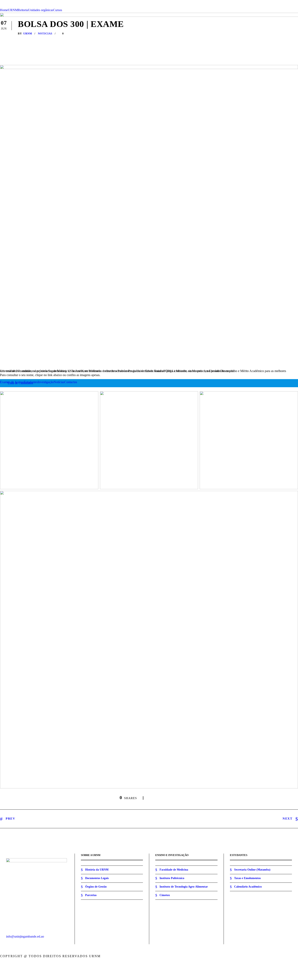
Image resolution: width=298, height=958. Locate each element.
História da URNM (96, 869)
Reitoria (23, 10)
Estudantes (31, 382)
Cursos (57, 10)
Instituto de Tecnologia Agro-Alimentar (184, 886)
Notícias (59, 382)
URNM (13, 10)
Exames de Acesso (12, 382)
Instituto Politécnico (172, 878)
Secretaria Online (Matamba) (252, 869)
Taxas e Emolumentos (247, 878)
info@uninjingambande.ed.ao (25, 936)
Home (4, 10)
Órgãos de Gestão (96, 886)
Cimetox (165, 895)
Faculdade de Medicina (174, 869)
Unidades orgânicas (40, 10)
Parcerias (90, 895)
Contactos (70, 382)
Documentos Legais (97, 878)
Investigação (46, 382)
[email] (280, 1)
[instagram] (297, 1)
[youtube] (291, 1)
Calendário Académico (248, 886)
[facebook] (286, 1)
